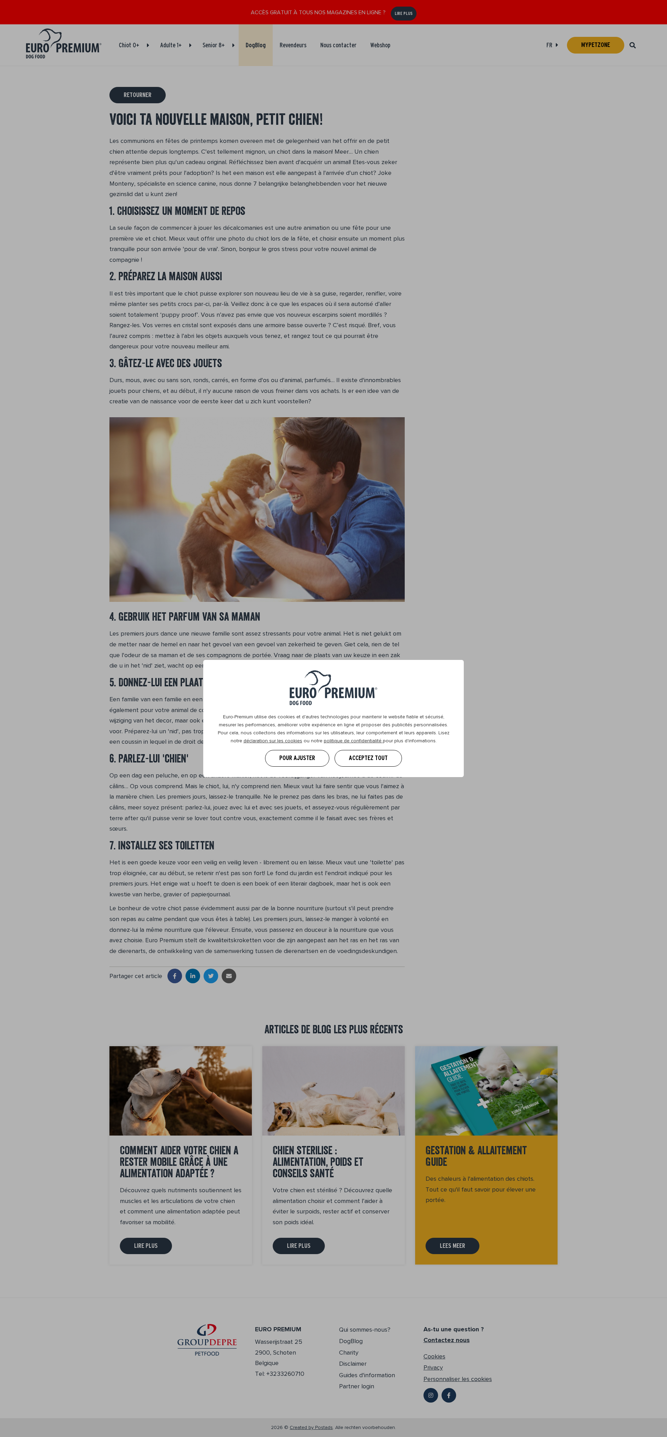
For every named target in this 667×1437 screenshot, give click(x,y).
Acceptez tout (368, 757)
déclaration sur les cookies (273, 741)
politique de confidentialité (353, 741)
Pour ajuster (297, 757)
